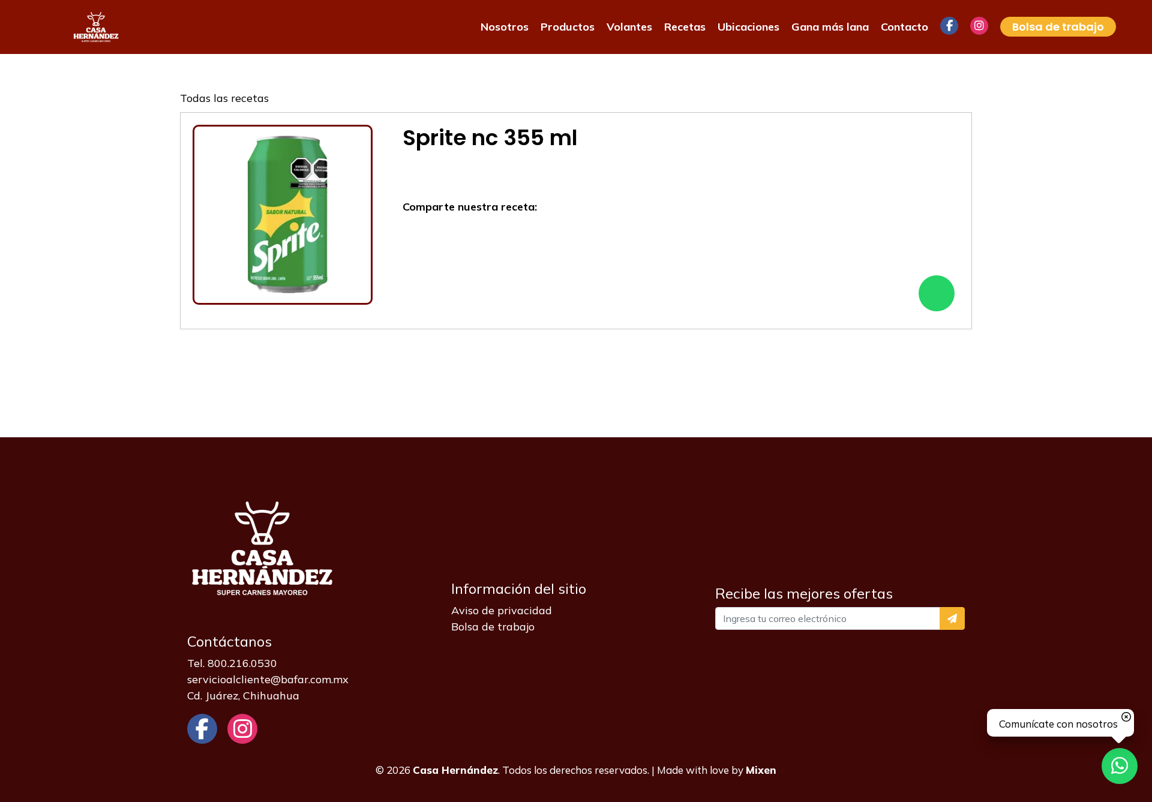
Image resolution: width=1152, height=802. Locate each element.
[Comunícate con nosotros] (1120, 766)
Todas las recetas (224, 98)
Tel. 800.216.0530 (232, 663)
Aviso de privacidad (501, 610)
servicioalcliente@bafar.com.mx (268, 679)
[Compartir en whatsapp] (937, 293)
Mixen (761, 770)
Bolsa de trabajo (493, 626)
